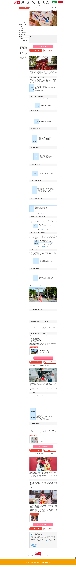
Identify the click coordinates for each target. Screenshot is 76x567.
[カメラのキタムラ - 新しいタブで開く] (18, 2)
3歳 (23, 57)
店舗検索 (55, 2)
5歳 (25, 57)
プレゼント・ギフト (22, 49)
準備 (20, 53)
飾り (25, 52)
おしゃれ (23, 53)
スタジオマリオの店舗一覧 (34, 544)
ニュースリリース (42, 562)
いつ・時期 (26, 47)
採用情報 (35, 562)
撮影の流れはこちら (33, 545)
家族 (20, 48)
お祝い (23, 48)
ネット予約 (60, 2)
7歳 (20, 58)
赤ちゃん (23, 58)
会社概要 (38, 562)
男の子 (21, 56)
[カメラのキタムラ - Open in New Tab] (39, 553)
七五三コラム (31, 5)
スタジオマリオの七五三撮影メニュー (43, 46)
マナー (21, 57)
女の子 (24, 56)
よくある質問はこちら (34, 546)
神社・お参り (22, 52)
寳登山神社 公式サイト (44, 246)
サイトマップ (28, 562)
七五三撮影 (27, 5)
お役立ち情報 (36, 542)
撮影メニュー (23, 5)
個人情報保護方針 (47, 562)
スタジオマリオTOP (19, 5)
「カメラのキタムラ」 (44, 536)
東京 (26, 58)
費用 (26, 53)
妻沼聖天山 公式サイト (44, 229)
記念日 (26, 48)
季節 (26, 56)
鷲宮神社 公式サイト (44, 213)
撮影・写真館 (22, 47)
